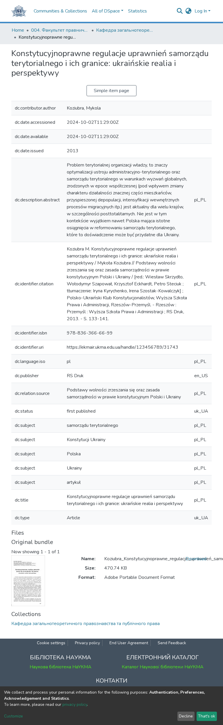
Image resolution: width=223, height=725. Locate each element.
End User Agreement (128, 643)
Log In (201, 11)
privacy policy (74, 704)
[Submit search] (180, 11)
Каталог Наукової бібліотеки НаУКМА (163, 667)
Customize (13, 716)
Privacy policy (87, 643)
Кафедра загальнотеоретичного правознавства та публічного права (125, 30)
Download (196, 559)
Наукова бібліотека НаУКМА (60, 667)
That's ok (206, 716)
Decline (186, 716)
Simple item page (111, 90)
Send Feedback (172, 643)
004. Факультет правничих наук (60, 30)
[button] (188, 11)
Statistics (137, 11)
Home (18, 30)
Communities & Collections (60, 11)
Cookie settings (51, 643)
